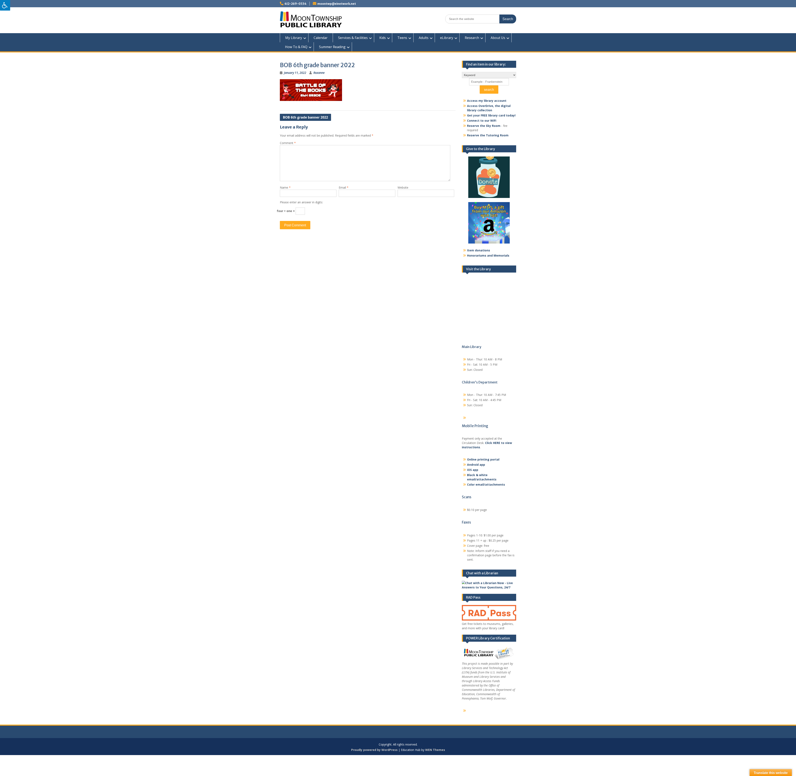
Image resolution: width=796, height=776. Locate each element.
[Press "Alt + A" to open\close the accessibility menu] (5, 5)
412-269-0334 (295, 4)
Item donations (478, 250)
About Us (498, 37)
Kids (382, 37)
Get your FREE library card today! (491, 115)
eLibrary (446, 37)
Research (472, 37)
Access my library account (486, 101)
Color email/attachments (486, 484)
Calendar (321, 37)
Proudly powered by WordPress (374, 750)
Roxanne (319, 73)
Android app (476, 465)
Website (403, 187)
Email (343, 187)
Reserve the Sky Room (483, 126)
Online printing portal (483, 459)
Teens (402, 37)
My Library (293, 37)
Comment (288, 143)
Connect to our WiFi (481, 120)
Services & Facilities (353, 37)
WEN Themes (435, 750)
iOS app (472, 470)
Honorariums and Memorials (488, 255)
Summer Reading (332, 47)
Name (285, 187)
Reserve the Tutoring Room (487, 135)
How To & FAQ (296, 47)
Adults (423, 37)
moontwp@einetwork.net (336, 4)
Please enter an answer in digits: (301, 202)
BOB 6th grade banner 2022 (305, 117)
